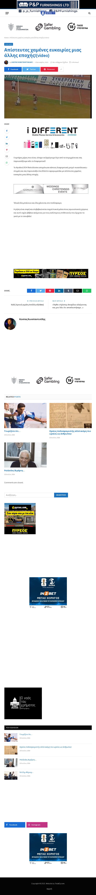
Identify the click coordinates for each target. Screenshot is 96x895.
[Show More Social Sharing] (61, 69)
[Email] (6, 156)
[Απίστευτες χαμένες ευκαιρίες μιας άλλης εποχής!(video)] (48, 96)
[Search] (89, 13)
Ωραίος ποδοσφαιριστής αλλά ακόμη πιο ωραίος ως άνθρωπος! (70, 433)
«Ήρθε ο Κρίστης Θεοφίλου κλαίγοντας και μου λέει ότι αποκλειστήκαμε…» (69, 306)
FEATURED (8, 44)
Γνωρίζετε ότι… (12, 431)
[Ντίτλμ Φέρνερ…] (10, 775)
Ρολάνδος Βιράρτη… (14, 471)
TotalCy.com (59, 884)
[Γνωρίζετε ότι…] (25, 415)
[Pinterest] (6, 149)
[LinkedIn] (6, 143)
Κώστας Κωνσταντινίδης (22, 62)
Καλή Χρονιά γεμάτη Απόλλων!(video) (27, 304)
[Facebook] (6, 130)
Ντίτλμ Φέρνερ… (26, 772)
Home (6, 38)
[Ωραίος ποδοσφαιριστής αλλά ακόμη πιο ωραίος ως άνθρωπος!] (70, 415)
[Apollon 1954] (48, 13)
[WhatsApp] (6, 162)
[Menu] (7, 13)
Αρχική (49, 889)
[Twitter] (6, 137)
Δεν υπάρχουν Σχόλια (60, 62)
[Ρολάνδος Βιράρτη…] (25, 455)
